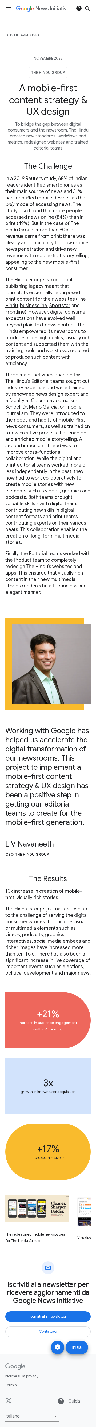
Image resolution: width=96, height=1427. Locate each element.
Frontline (15, 312)
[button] (32, 1416)
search (87, 8)
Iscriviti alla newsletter (48, 1316)
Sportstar (59, 305)
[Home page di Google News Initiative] (42, 9)
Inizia (77, 1347)
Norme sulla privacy (21, 1376)
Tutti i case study (24, 35)
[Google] (15, 1366)
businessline (33, 305)
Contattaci (48, 1331)
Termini (11, 1384)
